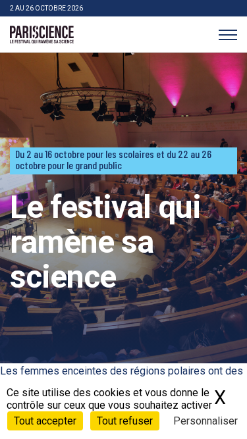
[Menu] (227, 34)
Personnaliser (205, 421)
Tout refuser (125, 421)
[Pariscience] (42, 35)
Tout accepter (45, 421)
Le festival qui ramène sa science (105, 242)
